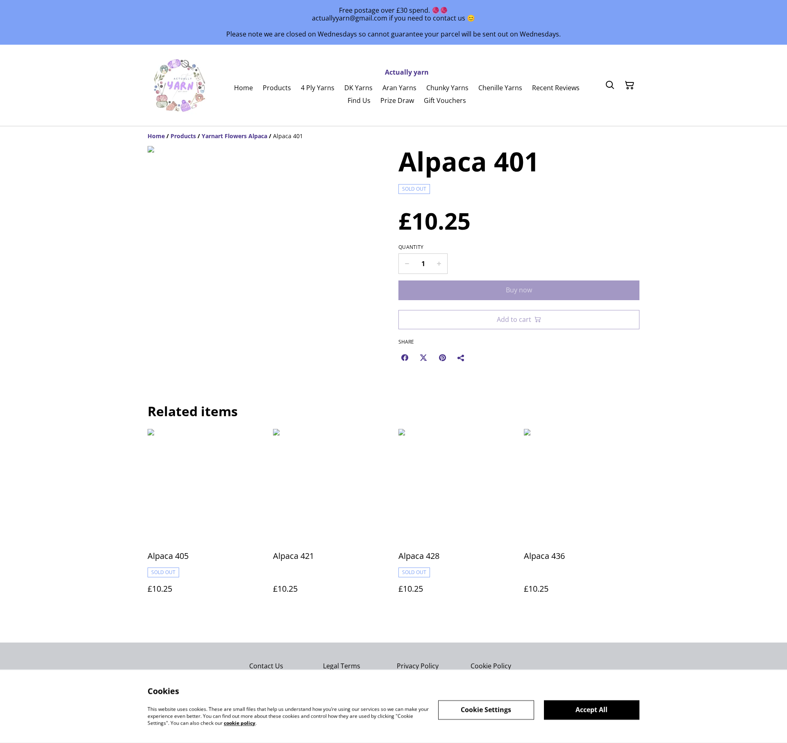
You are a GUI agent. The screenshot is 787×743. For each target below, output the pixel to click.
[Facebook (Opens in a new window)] (404, 357)
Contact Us (266, 665)
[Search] (610, 85)
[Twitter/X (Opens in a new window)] (423, 357)
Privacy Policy (418, 665)
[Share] (461, 357)
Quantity (410, 247)
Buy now (519, 289)
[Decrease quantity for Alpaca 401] (406, 263)
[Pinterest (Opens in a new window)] (442, 357)
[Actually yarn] (180, 85)
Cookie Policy (491, 665)
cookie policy (239, 722)
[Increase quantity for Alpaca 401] (439, 263)
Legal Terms (341, 665)
